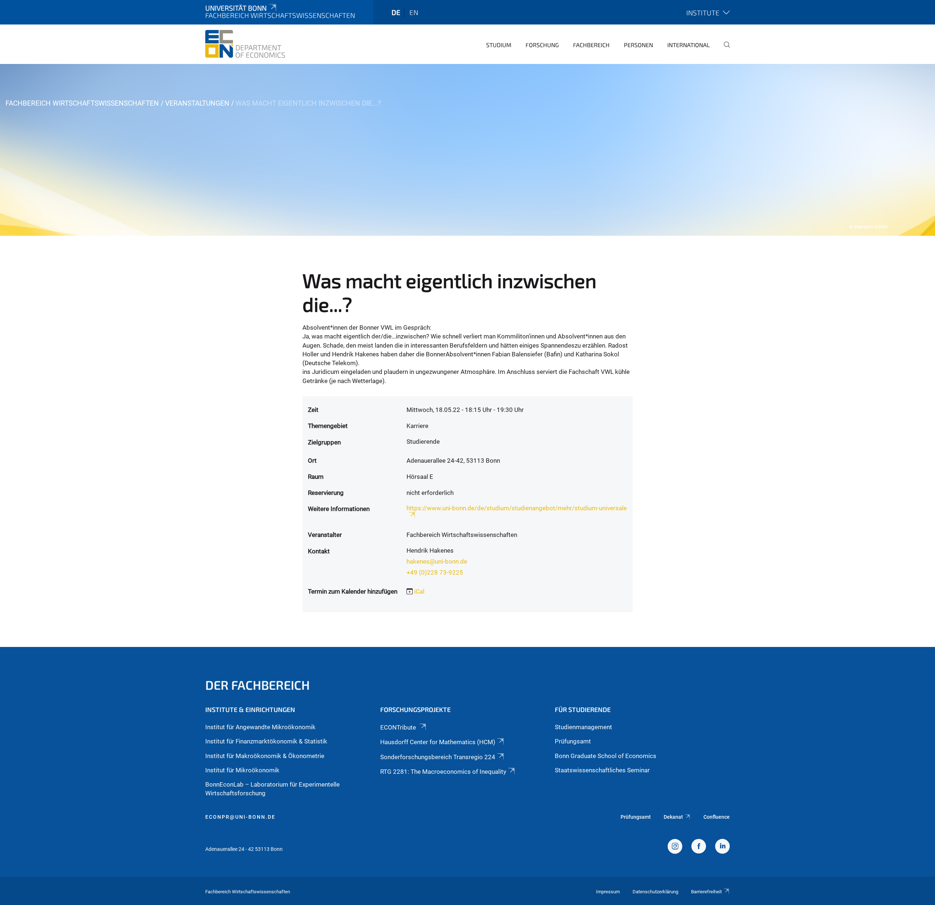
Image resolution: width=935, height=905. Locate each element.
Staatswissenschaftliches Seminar (602, 770)
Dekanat (673, 817)
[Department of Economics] (245, 44)
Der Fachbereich (257, 684)
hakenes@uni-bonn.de (437, 561)
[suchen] (724, 49)
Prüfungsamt (573, 741)
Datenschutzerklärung (655, 891)
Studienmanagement (583, 727)
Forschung (542, 44)
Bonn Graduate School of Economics (605, 756)
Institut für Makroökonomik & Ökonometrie (264, 756)
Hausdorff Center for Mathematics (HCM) (437, 742)
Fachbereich (591, 44)
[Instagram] (675, 847)
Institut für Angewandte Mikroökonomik (260, 727)
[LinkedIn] (722, 847)
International (688, 44)
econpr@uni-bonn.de (240, 817)
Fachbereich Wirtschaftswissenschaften (82, 103)
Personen (638, 44)
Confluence (716, 817)
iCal (419, 591)
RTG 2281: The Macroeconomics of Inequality (443, 771)
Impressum (608, 891)
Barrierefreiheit (706, 891)
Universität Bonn (236, 8)
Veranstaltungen (197, 103)
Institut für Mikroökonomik (242, 770)
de (396, 12)
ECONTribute (398, 727)
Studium (498, 44)
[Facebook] (698, 847)
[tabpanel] (467, 150)
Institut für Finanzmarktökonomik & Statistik (266, 741)
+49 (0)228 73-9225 (435, 572)
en (413, 12)
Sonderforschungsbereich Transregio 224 (437, 757)
